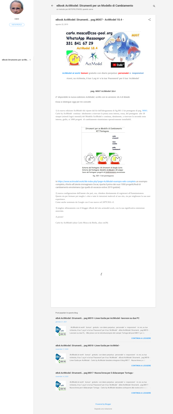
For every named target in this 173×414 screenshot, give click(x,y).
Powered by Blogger (103, 404)
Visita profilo (17, 24)
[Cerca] (154, 6)
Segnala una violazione (103, 409)
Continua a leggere (141, 338)
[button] (149, 19)
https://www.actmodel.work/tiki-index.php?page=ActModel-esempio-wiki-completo (97, 181)
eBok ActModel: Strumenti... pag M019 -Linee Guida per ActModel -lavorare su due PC (97, 318)
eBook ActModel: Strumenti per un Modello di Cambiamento (94, 5)
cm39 (16, 19)
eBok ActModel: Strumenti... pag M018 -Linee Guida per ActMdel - (88, 345)
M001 (144, 110)
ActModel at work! (71, 73)
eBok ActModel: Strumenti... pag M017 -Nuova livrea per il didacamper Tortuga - (95, 373)
